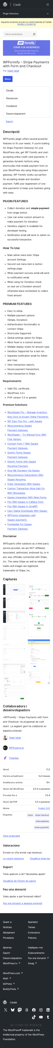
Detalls (9, 90)
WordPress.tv (11, 963)
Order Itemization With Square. (23, 483)
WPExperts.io (16, 747)
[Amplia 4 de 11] (21, 629)
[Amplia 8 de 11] (46, 588)
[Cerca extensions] (34, 34)
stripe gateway (42, 821)
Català (13, 1002)
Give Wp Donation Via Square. (23, 470)
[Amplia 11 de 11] (46, 674)
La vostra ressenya (13, 858)
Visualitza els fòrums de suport (19, 880)
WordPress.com (13, 973)
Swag (32, 963)
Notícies (7, 927)
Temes (31, 927)
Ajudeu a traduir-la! (26, 24)
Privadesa (8, 937)
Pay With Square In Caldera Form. (25, 501)
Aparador (33, 921)
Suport (9, 121)
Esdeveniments (36, 952)
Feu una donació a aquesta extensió (22, 903)
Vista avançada (11, 835)
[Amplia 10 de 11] (46, 643)
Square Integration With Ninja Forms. (27, 497)
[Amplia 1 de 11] (21, 588)
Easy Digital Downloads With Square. (27, 510)
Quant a (7, 921)
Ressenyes (12, 98)
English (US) (44, 808)
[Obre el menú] (48, 4)
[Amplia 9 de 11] (46, 616)
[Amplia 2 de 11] (21, 601)
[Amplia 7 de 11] (21, 680)
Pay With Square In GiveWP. (22, 506)
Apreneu (7, 947)
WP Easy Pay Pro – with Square (24, 421)
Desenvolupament (15, 113)
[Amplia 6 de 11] (21, 667)
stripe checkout (42, 815)
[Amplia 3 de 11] (21, 614)
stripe (30, 815)
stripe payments (42, 827)
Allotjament (9, 932)
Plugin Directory (11, 13)
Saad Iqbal (13, 70)
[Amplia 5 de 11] (21, 651)
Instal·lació (11, 106)
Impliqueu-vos (35, 947)
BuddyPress (11, 989)
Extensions (34, 932)
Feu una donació (38, 958)
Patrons (32, 937)
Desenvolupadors (12, 958)
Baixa (8, 79)
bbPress (9, 983)
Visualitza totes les (40, 858)
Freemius (14, 758)
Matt (7, 978)
